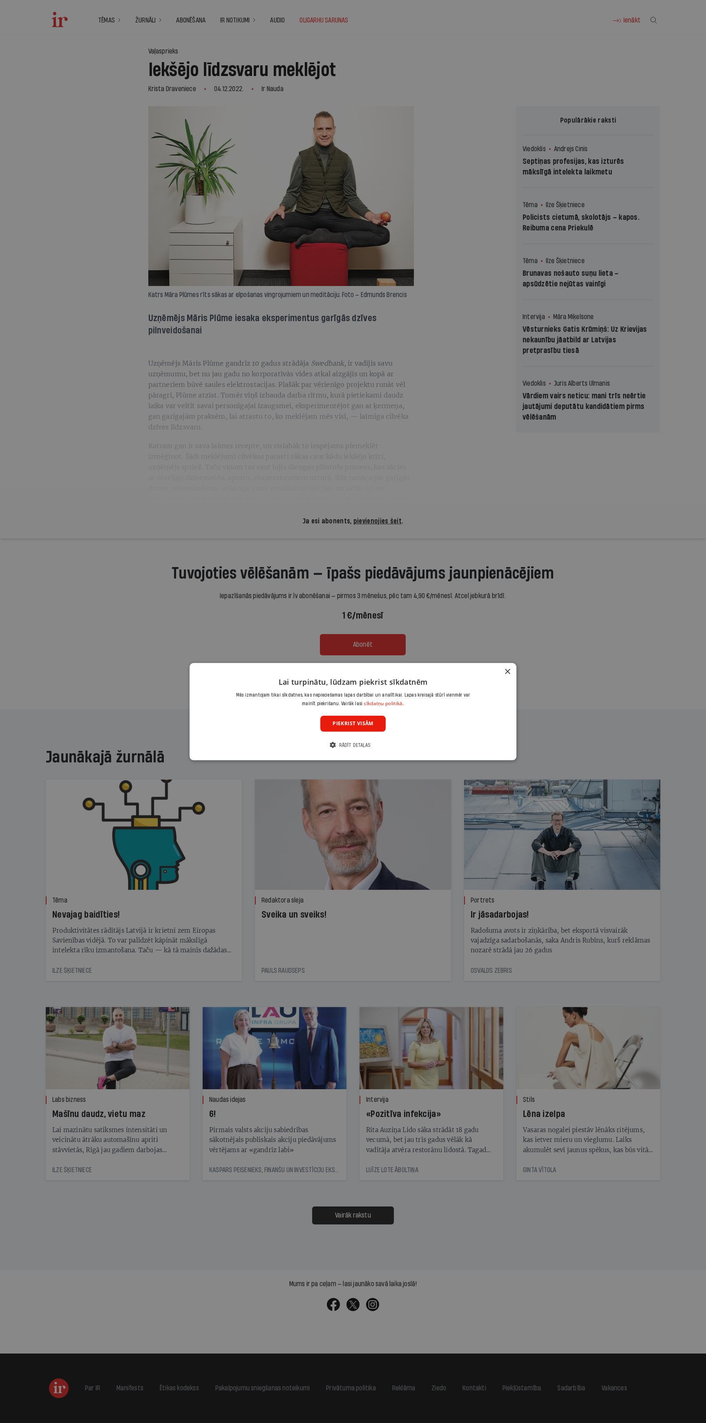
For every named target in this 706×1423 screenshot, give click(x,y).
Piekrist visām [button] (353, 723)
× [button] (507, 671)
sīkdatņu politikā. (384, 703)
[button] (353, 745)
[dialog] (353, 711)
